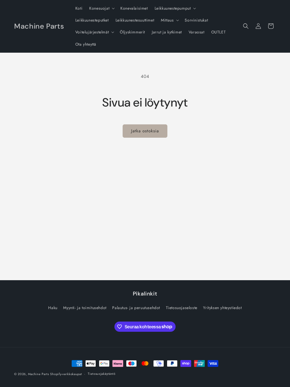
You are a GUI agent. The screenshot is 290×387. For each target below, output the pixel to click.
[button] (101, 8)
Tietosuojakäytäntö (102, 373)
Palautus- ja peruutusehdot (136, 308)
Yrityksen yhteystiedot (222, 308)
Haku (52, 308)
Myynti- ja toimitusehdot (84, 308)
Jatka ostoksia (145, 131)
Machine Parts (38, 374)
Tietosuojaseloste (181, 308)
